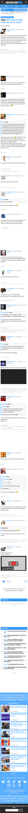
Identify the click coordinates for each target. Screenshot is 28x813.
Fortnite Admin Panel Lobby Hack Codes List (15, 632)
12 (25, 305)
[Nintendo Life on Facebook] (19, 786)
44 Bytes (9, 791)
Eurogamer (24, 798)
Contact (3, 697)
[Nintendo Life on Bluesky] (25, 782)
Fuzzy (8, 214)
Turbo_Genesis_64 (11, 361)
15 (25, 396)
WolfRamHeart (10, 192)
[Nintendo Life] (14, 2)
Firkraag (9, 520)
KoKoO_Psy (10, 251)
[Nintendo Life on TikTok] (14, 782)
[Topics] (2, 2)
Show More (14, 773)
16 (25, 452)
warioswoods (10, 546)
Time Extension (22, 796)
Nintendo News (13, 798)
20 (25, 546)
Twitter (2, 575)
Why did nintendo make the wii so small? (12, 21)
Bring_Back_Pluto (11, 305)
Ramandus (9, 156)
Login (23, 603)
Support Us (24, 695)
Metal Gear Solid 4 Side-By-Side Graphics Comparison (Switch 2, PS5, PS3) (14, 652)
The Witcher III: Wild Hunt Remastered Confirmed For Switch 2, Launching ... (14, 644)
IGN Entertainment (21, 790)
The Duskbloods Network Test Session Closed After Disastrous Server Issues (14, 656)
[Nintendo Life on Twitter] (19, 782)
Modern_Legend (11, 29)
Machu (8, 93)
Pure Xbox (15, 796)
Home (3, 12)
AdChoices (15, 791)
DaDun (3, 122)
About (6, 695)
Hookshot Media (9, 790)
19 (25, 520)
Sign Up (14, 605)
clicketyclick (10, 336)
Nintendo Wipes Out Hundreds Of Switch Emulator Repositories (15, 668)
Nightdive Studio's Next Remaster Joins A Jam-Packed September (15, 648)
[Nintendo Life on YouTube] (8, 782)
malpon (8, 175)
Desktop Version (21, 699)
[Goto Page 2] (9, 581)
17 (25, 469)
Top (3, 695)
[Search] (25, 2)
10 (25, 270)
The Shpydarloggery (4, 425)
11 (25, 288)
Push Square (8, 796)
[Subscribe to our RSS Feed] (3, 782)
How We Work (16, 695)
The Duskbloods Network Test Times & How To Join (15, 636)
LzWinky (9, 501)
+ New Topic (16, 9)
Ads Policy (24, 697)
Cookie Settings (12, 699)
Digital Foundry (4, 798)
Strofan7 (4, 476)
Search (24, 9)
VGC (6, 801)
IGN (19, 798)
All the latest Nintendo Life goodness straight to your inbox (14, 806)
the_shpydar (10, 396)
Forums (4, 10)
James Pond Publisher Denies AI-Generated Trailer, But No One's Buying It (13, 640)
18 (25, 500)
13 (25, 336)
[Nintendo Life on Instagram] (8, 786)
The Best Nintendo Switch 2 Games (14, 664)
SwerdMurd (10, 270)
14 (25, 361)
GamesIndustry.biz (12, 801)
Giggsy (8, 469)
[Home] (2, 6)
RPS (23, 801)
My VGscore (15, 542)
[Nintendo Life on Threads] (14, 786)
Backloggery (3, 88)
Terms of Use (17, 697)
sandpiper (9, 452)
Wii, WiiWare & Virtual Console (15, 12)
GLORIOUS (10, 427)
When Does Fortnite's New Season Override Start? (14, 661)
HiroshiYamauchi (11, 114)
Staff (11, 695)
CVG (19, 801)
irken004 (9, 76)
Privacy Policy (9, 697)
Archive (5, 699)
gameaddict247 (11, 288)
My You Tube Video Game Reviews (7, 300)
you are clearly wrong (21, 426)
